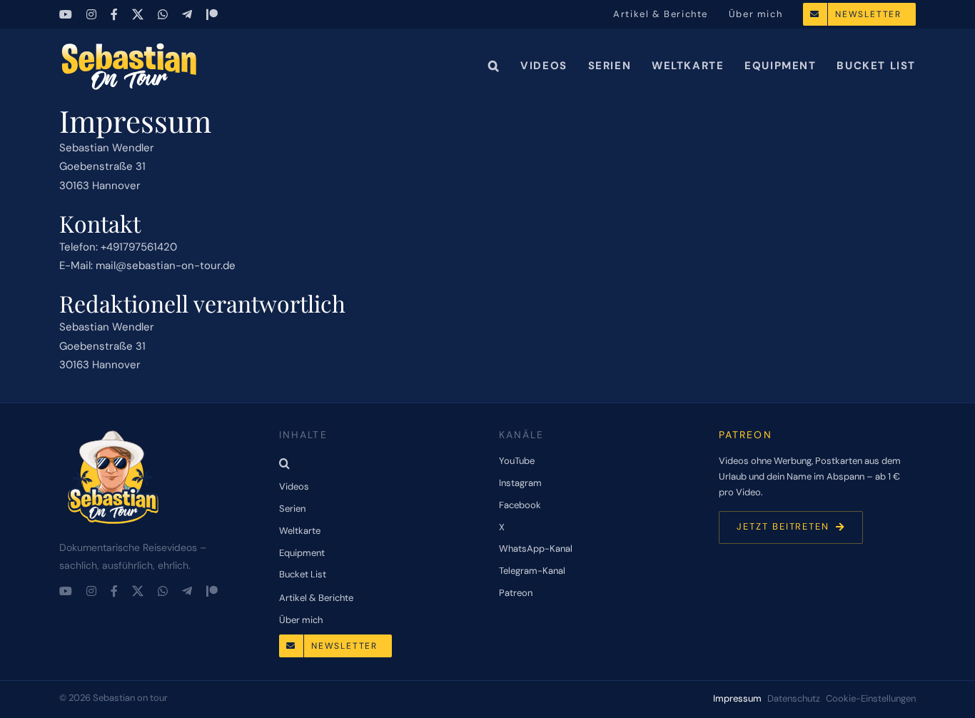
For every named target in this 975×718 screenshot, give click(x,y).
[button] (494, 66)
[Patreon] (212, 14)
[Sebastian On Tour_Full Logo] (112, 431)
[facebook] (114, 14)
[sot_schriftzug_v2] (130, 46)
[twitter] (137, 14)
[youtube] (65, 14)
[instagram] (91, 14)
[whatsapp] (163, 14)
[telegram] (187, 14)
